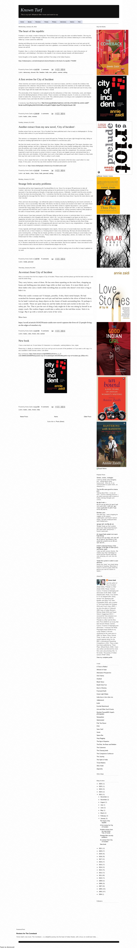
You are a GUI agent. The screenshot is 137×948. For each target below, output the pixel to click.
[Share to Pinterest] (64, 70)
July (102, 805)
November (104, 799)
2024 (100, 789)
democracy (26, 72)
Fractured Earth (101, 691)
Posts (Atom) (60, 421)
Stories (72, 22)
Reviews (38, 22)
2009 (100, 881)
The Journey (100, 756)
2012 (100, 873)
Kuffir (98, 703)
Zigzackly (100, 769)
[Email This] (56, 70)
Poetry (46, 22)
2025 (100, 786)
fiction (36, 173)
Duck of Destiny (102, 688)
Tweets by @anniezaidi (7, 947)
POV (98, 726)
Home (22, 22)
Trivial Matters (101, 763)
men (50, 72)
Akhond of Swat (101, 669)
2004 (100, 894)
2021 (100, 848)
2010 (100, 878)
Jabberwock (100, 700)
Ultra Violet (100, 766)
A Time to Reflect (102, 666)
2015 (100, 864)
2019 (100, 854)
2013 (100, 870)
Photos (54, 22)
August (103, 802)
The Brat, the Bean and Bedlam (106, 744)
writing (65, 72)
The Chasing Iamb (102, 750)
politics (55, 72)
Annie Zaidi (112, 580)
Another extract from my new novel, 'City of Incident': (47, 127)
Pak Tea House (101, 723)
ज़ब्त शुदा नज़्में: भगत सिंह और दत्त (105, 524)
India (46, 72)
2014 (100, 867)
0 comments (45, 170)
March (103, 813)
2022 (100, 794)
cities (29, 116)
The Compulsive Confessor (105, 753)
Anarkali (99, 679)
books (25, 116)
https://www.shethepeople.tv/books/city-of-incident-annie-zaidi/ (47, 166)
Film (79, 22)
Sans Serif (100, 729)
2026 (100, 784)
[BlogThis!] (58, 70)
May (102, 810)
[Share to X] (60, 70)
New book (24, 340)
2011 (100, 875)
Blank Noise (100, 682)
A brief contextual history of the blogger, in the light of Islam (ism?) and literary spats (107, 547)
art (24, 173)
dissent (33, 72)
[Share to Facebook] (62, 70)
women (60, 72)
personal (45, 173)
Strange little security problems (35, 183)
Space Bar (100, 735)
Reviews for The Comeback (26, 933)
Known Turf (31, 9)
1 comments (45, 69)
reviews (34, 116)
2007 (100, 886)
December (104, 797)
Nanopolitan (100, 717)
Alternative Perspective (104, 673)
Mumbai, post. (101, 512)
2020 (100, 851)
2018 (100, 856)
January (103, 818)
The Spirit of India (102, 759)
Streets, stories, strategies (105, 477)
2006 (100, 889)
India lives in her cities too (105, 697)
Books (30, 22)
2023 (100, 792)
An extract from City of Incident (35, 272)
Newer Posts (24, 416)
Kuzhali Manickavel (103, 706)
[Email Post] (52, 69)
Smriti (98, 732)
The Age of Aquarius (103, 741)
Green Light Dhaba (102, 694)
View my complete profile (104, 657)
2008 (100, 883)
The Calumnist (101, 747)
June (102, 808)
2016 (100, 862)
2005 (100, 891)
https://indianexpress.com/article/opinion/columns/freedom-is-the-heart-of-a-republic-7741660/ (47, 61)
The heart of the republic (31, 31)
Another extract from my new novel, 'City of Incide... (106, 831)
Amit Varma (100, 676)
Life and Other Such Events (105, 709)
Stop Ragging (101, 738)
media (25, 262)
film (37, 72)
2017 (100, 859)
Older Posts (87, 416)
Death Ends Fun (102, 685)
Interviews (63, 22)
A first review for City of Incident (36, 79)
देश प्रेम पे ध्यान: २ (101, 502)
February (103, 816)
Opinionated (100, 720)
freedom (42, 72)
